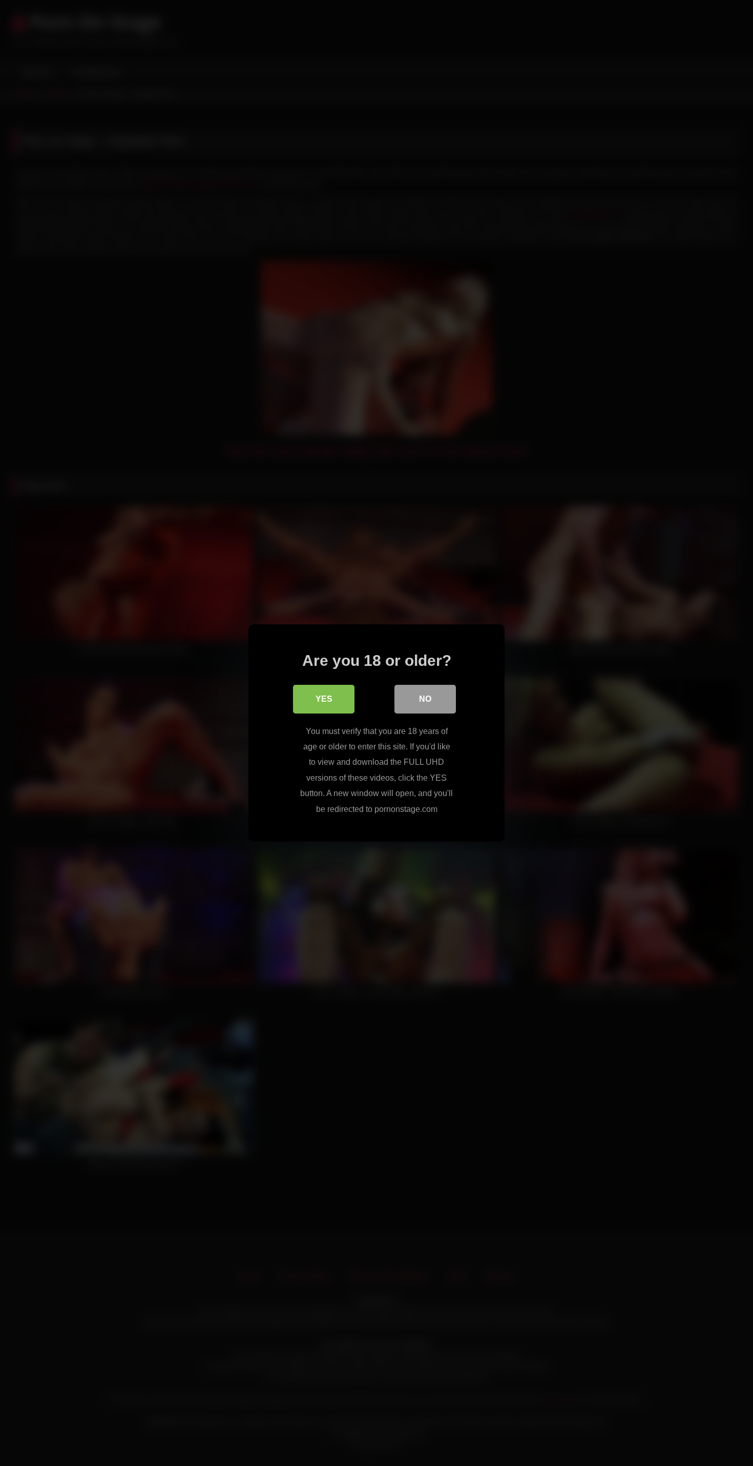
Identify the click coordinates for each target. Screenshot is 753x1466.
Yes (324, 699)
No (425, 699)
